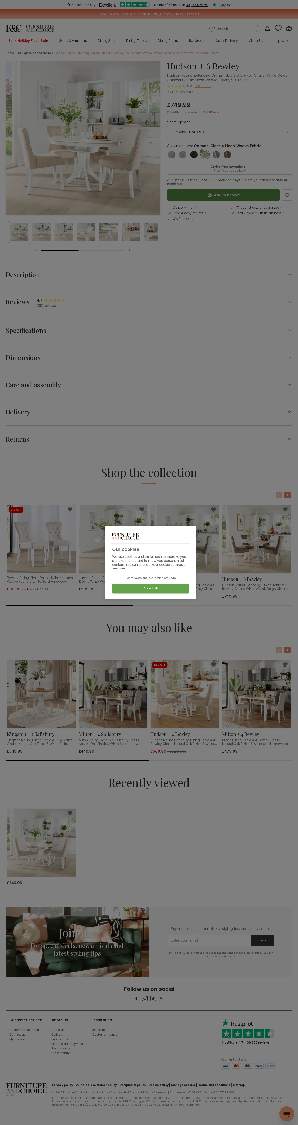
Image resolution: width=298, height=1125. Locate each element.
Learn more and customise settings (151, 578)
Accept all (150, 588)
